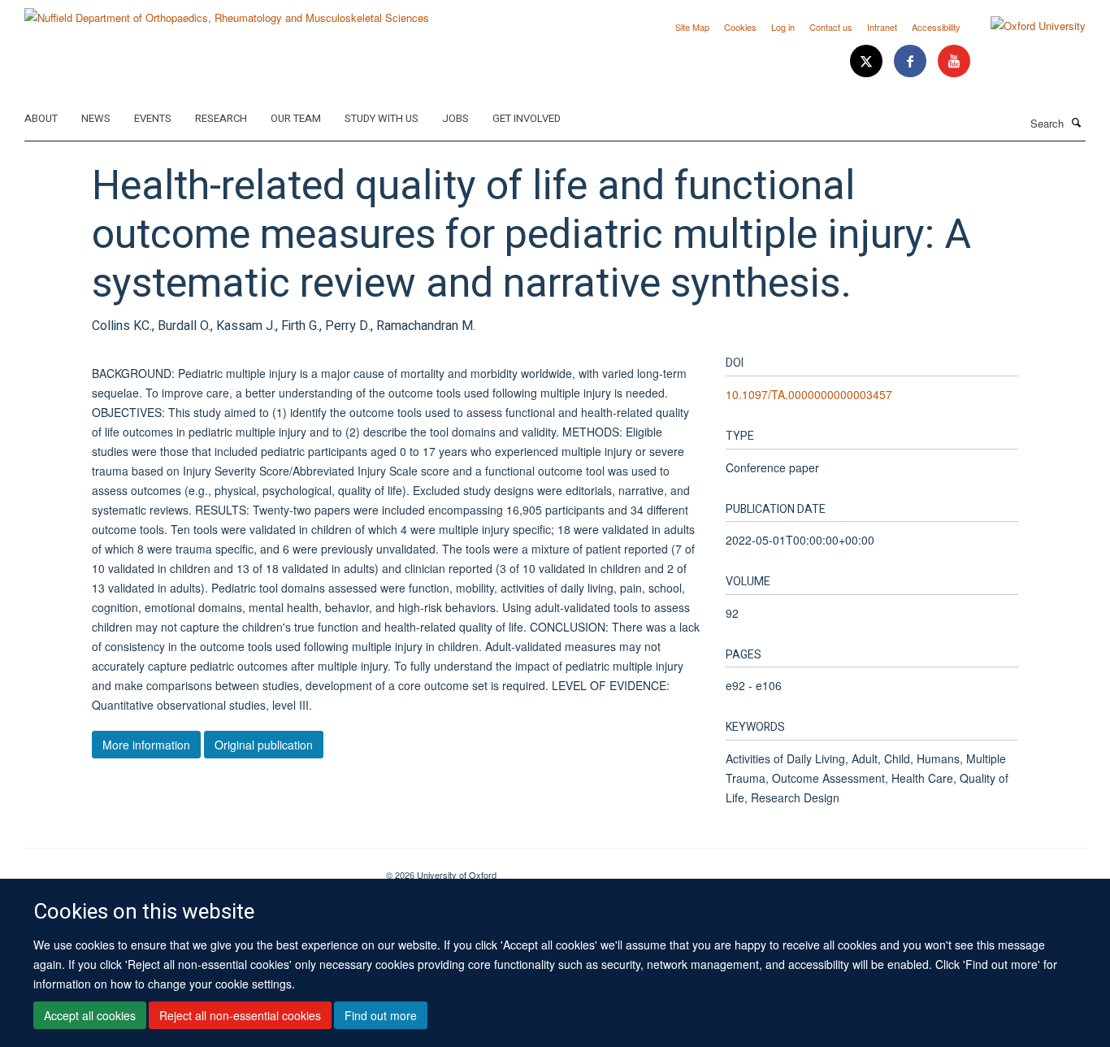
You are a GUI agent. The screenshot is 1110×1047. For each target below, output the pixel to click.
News (96, 118)
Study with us (381, 118)
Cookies (740, 26)
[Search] (1077, 122)
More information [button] (146, 744)
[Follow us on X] (868, 61)
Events (152, 118)
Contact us (830, 26)
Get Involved (526, 118)
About (41, 118)
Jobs (455, 118)
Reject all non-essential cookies (240, 1015)
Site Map (692, 26)
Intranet (882, 26)
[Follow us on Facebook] (912, 61)
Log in (783, 26)
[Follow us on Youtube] (954, 61)
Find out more (381, 1015)
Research (221, 118)
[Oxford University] (1026, 26)
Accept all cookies (90, 1015)
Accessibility (936, 26)
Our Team (296, 118)
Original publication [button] (264, 744)
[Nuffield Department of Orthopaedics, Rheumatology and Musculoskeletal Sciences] (226, 12)
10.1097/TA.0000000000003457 (809, 394)
